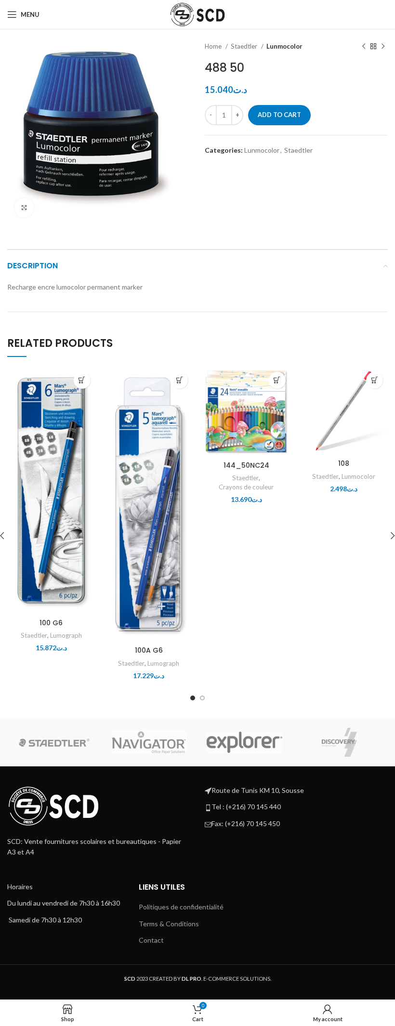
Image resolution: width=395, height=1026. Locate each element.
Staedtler (245, 46)
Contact (151, 940)
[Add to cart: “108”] (374, 380)
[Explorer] (244, 742)
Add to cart (279, 114)
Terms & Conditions (169, 924)
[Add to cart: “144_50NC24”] (277, 380)
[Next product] (383, 47)
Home (214, 46)
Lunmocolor (284, 46)
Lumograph (66, 635)
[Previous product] (364, 47)
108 (343, 463)
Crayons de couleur (246, 487)
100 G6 (51, 623)
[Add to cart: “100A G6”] (179, 380)
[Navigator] (149, 742)
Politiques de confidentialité (181, 907)
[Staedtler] (54, 742)
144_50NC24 (246, 465)
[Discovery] (339, 742)
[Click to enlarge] (24, 207)
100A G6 (149, 650)
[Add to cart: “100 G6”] (82, 380)
